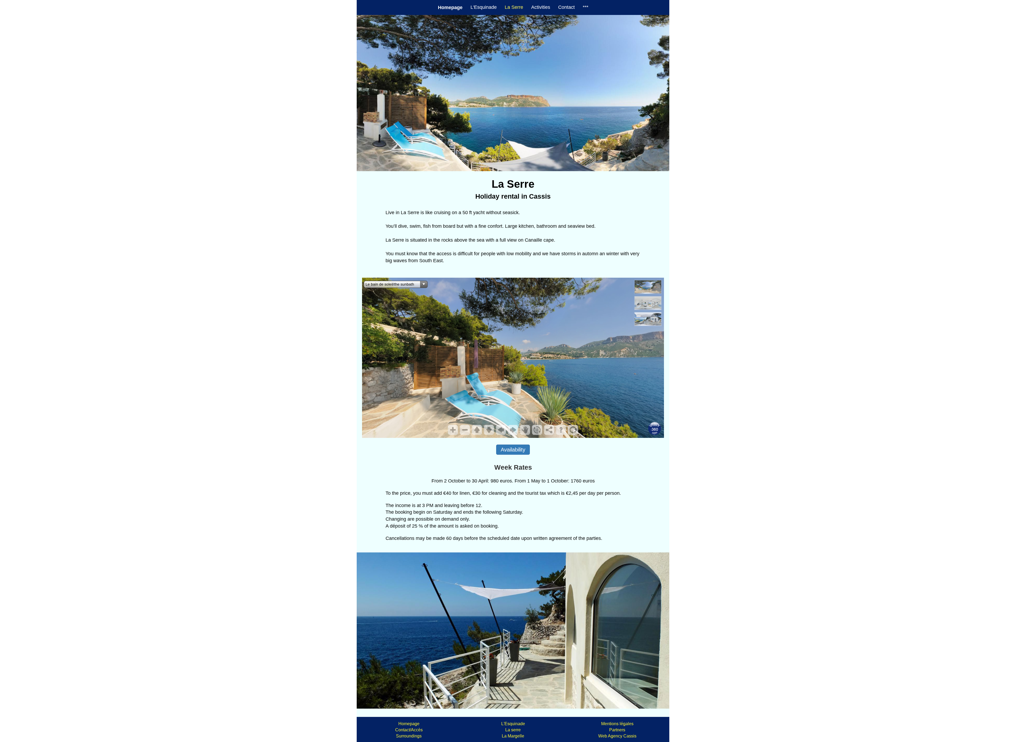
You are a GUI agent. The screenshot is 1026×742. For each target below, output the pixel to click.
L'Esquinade (484, 7)
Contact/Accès (409, 730)
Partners (617, 730)
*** (585, 7)
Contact (566, 7)
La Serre (514, 7)
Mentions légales (617, 723)
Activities (540, 7)
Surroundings (409, 736)
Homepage (408, 723)
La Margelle (513, 736)
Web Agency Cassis (617, 736)
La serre (513, 730)
